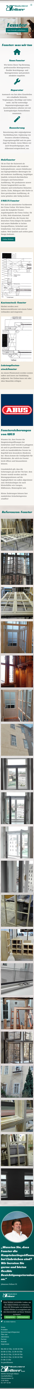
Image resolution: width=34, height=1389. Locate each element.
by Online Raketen (10, 1322)
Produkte (4, 1330)
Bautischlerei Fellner (17, 8)
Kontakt (4, 1342)
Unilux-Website (8, 239)
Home (3, 1327)
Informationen (23, 1317)
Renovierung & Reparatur (10, 1332)
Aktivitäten (5, 1337)
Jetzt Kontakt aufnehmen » (17, 30)
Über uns (4, 1334)
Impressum (5, 1344)
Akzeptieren (10, 1317)
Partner (4, 1339)
